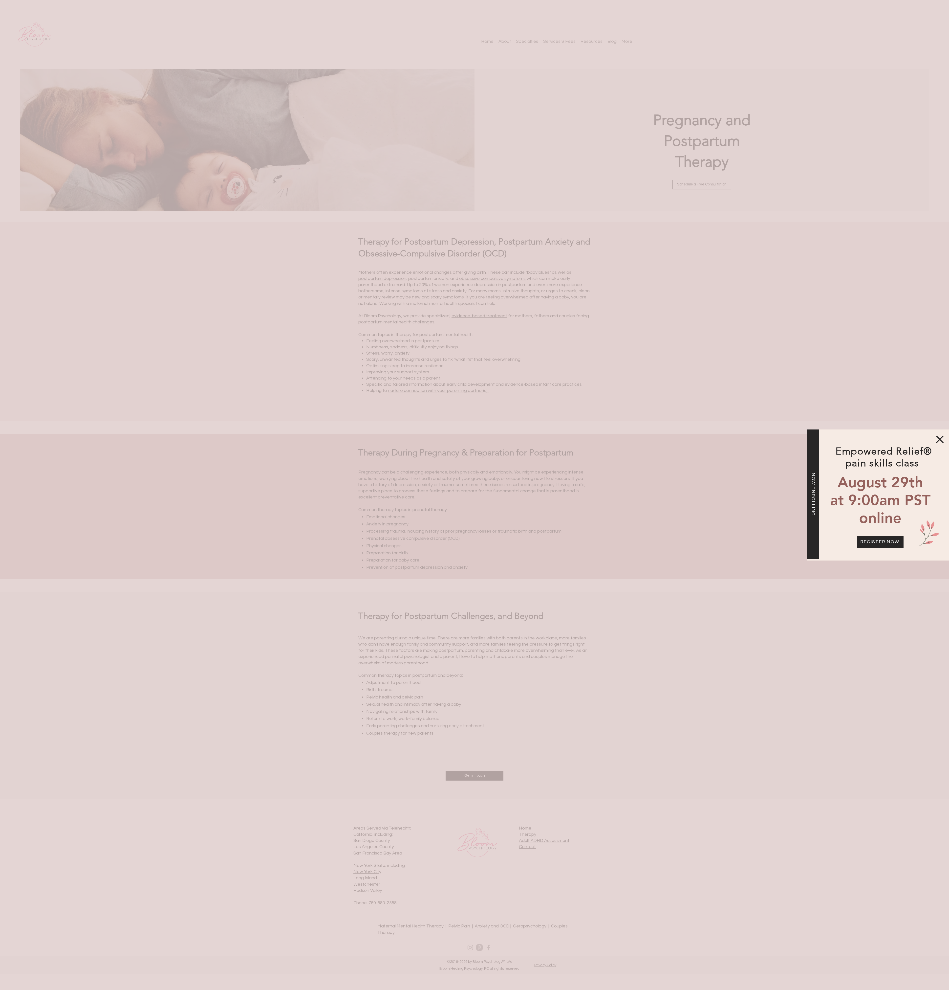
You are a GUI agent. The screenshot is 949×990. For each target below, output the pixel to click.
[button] (940, 439)
